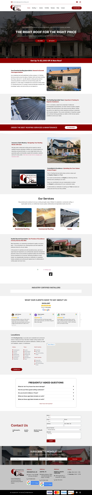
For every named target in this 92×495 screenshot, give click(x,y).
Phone (65, 419)
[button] (81, 320)
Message (49, 431)
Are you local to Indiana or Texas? (28, 393)
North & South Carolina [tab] (38, 430)
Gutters (41, 8)
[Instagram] (80, 492)
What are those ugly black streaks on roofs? (31, 396)
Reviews (53, 8)
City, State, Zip (67, 423)
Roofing (34, 8)
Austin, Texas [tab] (26, 430)
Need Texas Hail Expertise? (46, 403)
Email (48, 419)
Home (28, 8)
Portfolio (47, 8)
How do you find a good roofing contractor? (31, 389)
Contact (63, 8)
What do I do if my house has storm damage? (31, 386)
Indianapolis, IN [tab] (16, 430)
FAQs (58, 8)
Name (48, 415)
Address (49, 423)
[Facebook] (76, 492)
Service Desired (50, 427)
